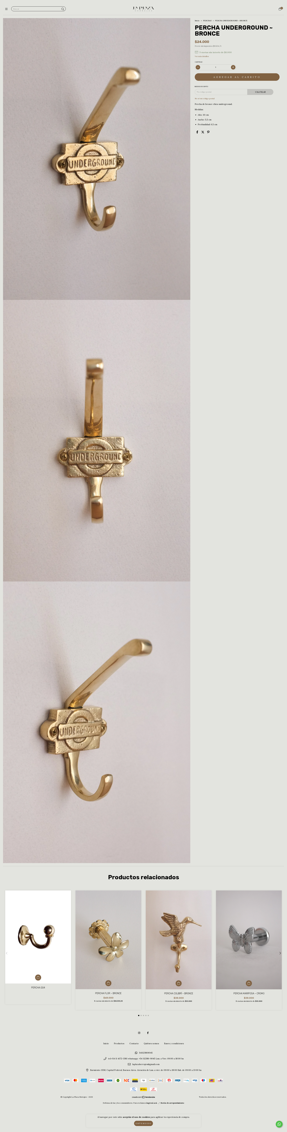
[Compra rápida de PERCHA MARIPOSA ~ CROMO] (249, 983)
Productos (119, 1043)
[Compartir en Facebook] (197, 132)
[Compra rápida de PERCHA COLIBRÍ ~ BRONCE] (179, 983)
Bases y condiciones (174, 1043)
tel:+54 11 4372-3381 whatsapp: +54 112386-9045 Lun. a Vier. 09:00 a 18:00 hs (146, 1058)
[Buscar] (63, 9)
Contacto (134, 1043)
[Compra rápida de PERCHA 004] (38, 977)
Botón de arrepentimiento (172, 1103)
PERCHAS (207, 20)
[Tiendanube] (144, 1098)
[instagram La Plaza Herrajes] (139, 1033)
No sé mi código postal (205, 98)
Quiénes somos (151, 1043)
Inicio (197, 20)
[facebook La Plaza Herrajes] (148, 1033)
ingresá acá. (151, 1103)
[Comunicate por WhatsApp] (279, 1124)
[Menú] (7, 9)
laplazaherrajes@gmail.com (145, 1064)
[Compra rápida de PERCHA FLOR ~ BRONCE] (108, 983)
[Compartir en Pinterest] (208, 132)
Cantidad (198, 62)
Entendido (143, 1123)
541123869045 (146, 1052)
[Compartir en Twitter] (202, 132)
